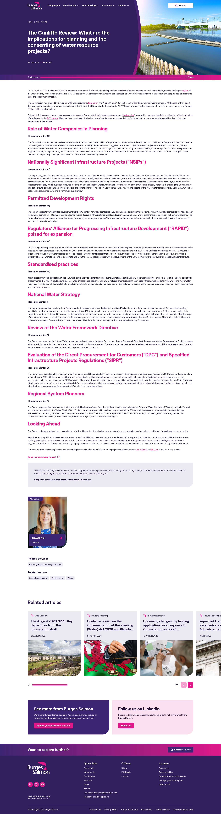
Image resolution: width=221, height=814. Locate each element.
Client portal (164, 784)
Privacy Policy (111, 809)
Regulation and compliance (96, 796)
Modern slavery (163, 809)
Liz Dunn (154, 449)
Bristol (124, 768)
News (86, 784)
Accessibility (147, 809)
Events (87, 788)
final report (93, 103)
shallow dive (128, 115)
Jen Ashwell (141, 449)
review (185, 90)
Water (70, 578)
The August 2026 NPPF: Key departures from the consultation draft (52, 625)
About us (88, 780)
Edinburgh (126, 772)
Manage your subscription (171, 780)
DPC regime (52, 118)
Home (30, 22)
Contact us (164, 768)
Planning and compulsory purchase (45, 564)
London (125, 776)
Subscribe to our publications (172, 776)
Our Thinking (41, 22)
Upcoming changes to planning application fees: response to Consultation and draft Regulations (166, 627)
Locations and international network (100, 792)
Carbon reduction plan (183, 809)
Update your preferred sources (53, 725)
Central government (38, 578)
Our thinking (89, 776)
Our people (89, 768)
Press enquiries (166, 772)
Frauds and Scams (129, 809)
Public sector (57, 578)
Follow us (126, 725)
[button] (50, 685)
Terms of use (95, 809)
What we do (89, 772)
